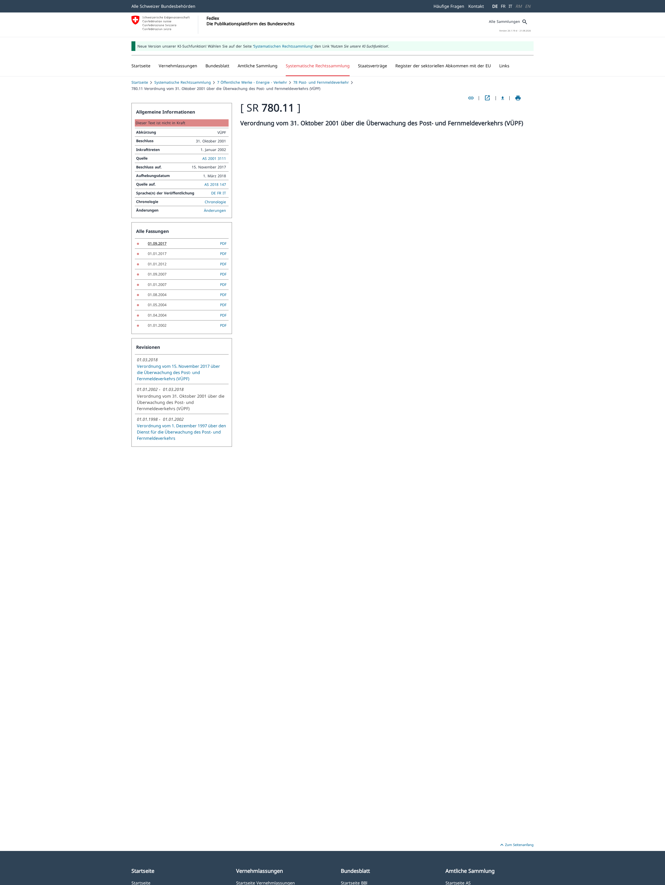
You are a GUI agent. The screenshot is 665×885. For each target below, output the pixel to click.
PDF (223, 243)
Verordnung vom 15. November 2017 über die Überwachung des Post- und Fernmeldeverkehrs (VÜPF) (178, 372)
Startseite (139, 82)
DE (495, 6)
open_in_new (487, 98)
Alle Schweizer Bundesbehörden (163, 6)
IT (510, 6)
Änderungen (215, 210)
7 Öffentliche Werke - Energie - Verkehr (252, 82)
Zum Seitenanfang (516, 845)
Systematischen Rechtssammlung (283, 46)
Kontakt (476, 6)
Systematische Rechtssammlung (182, 82)
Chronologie (215, 201)
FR (503, 6)
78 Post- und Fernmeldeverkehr (321, 82)
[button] (178, 65)
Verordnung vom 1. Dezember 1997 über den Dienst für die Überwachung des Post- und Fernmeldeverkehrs (181, 432)
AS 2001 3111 (214, 158)
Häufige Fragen (449, 6)
